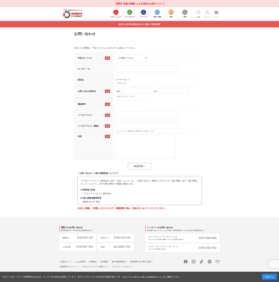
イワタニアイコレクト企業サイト (94, 266)
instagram (193, 261)
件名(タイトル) (85, 58)
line (209, 261)
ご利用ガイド (65, 262)
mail (217, 261)
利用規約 (92, 262)
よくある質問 (79, 262)
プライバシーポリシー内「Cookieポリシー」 (142, 276)
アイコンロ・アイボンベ (121, 266)
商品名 (81, 79)
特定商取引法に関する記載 (140, 262)
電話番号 (82, 104)
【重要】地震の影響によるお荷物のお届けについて (140, 3)
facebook (185, 261)
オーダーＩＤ (84, 68)
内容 (80, 136)
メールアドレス (85, 115)
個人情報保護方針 (119, 262)
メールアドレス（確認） (89, 126)
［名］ (155, 91)
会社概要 (104, 262)
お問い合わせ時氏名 (87, 91)
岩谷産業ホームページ (68, 266)
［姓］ (118, 91)
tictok (201, 261)
